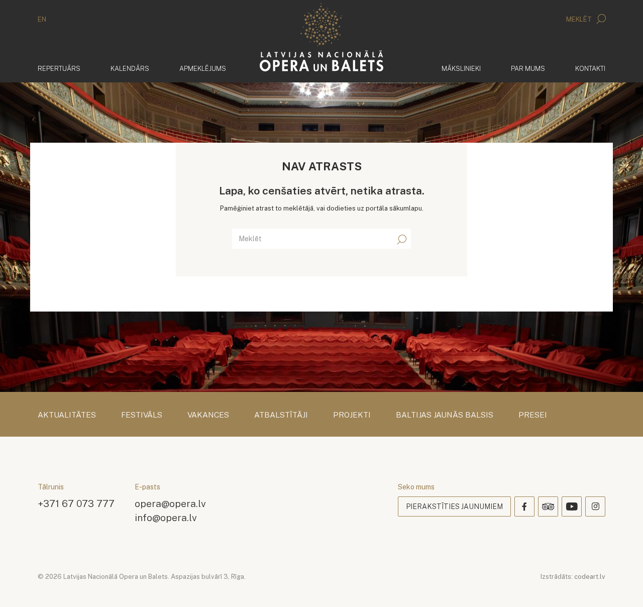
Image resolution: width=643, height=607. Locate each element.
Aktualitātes (67, 415)
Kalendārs (130, 68)
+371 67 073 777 (76, 503)
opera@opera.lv (170, 503)
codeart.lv (589, 576)
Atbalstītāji (281, 415)
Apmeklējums (202, 68)
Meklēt (579, 19)
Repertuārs (59, 68)
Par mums (528, 68)
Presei (532, 415)
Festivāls (141, 415)
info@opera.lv (166, 517)
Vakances (208, 415)
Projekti (352, 415)
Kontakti (590, 68)
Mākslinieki (461, 68)
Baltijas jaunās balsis (444, 415)
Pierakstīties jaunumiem (454, 506)
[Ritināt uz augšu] (621, 585)
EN (42, 19)
